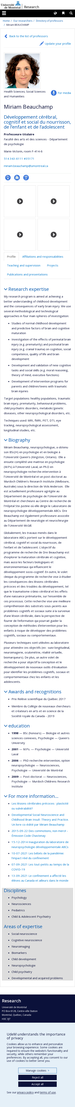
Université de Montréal (11, 5)
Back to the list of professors (28, 36)
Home (6, 20)
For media (64, 93)
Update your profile (58, 43)
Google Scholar (26, 178)
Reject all (37, 1077)
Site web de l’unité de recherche (17, 178)
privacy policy (25, 1092)
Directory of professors (49, 20)
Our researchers (22, 20)
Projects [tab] (52, 265)
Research (31, 7)
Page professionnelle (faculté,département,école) (8, 178)
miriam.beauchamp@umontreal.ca (26, 166)
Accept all (37, 1084)
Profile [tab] (11, 256)
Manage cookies (37, 1070)
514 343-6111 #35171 (19, 158)
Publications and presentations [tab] (27, 274)
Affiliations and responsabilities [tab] (42, 256)
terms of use (48, 1092)
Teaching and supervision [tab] (23, 265)
